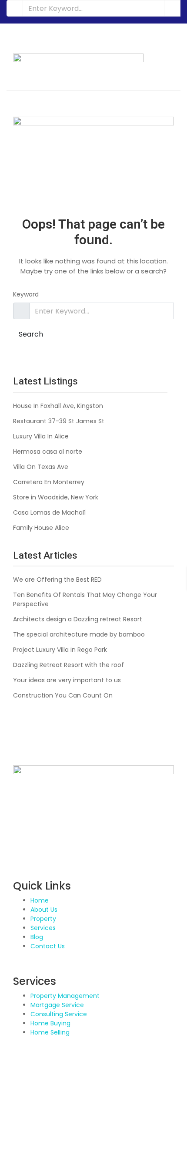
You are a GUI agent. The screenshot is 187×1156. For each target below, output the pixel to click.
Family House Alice (41, 527)
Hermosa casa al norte (47, 451)
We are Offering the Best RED (57, 579)
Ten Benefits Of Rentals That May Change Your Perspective (85, 599)
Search (31, 334)
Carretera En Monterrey (48, 482)
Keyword (26, 294)
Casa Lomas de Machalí (49, 512)
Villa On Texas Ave (40, 466)
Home (39, 900)
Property (43, 918)
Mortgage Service (57, 1005)
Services (43, 927)
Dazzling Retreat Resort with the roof (68, 665)
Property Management (65, 995)
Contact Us (47, 946)
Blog (36, 937)
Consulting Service (58, 1014)
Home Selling (50, 1032)
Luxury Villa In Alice (41, 436)
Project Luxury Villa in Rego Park (60, 649)
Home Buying (50, 1023)
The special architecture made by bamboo (79, 634)
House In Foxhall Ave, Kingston (58, 405)
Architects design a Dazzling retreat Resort (77, 619)
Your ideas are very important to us (67, 680)
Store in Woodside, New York (55, 497)
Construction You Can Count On (63, 695)
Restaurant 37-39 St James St (58, 421)
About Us (43, 909)
